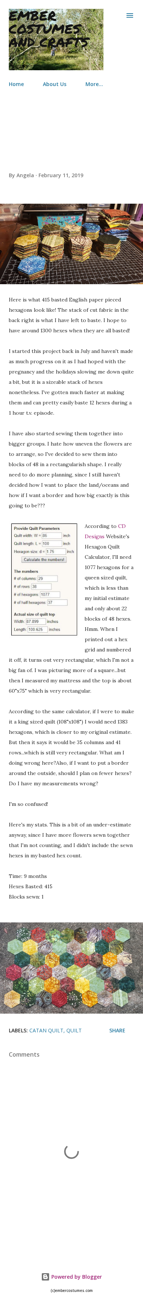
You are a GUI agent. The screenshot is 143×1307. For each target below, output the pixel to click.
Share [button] (117, 1030)
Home (16, 84)
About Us (54, 84)
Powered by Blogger (76, 1276)
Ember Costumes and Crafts (49, 28)
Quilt (74, 1030)
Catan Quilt (46, 1030)
